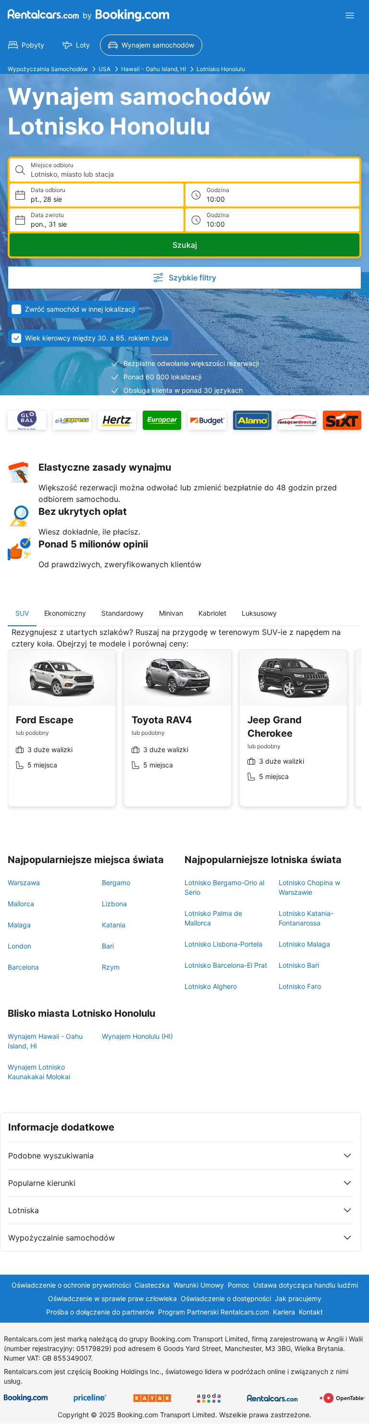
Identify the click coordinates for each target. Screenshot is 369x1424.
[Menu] (349, 15)
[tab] (22, 613)
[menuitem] (26, 45)
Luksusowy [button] (259, 613)
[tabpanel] (184, 724)
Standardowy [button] (122, 613)
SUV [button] (22, 613)
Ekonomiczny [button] (65, 613)
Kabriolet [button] (212, 613)
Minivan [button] (171, 613)
